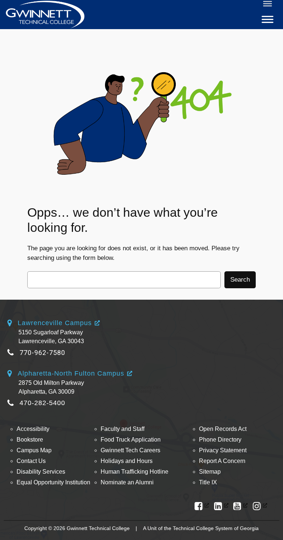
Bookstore (30, 439)
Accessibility (33, 429)
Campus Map (34, 450)
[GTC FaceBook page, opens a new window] (202, 506)
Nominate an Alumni (127, 482)
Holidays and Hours (127, 461)
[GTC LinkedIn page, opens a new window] (221, 506)
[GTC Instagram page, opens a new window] (260, 506)
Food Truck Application (131, 439)
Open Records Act (223, 429)
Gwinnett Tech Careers (130, 450)
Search (240, 279)
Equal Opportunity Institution (53, 482)
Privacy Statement (223, 450)
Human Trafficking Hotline (134, 471)
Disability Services (41, 471)
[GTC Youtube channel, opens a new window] (240, 506)
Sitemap (210, 471)
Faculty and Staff (122, 429)
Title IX (208, 482)
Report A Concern (222, 461)
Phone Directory (220, 439)
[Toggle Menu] (267, 3)
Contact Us (31, 461)
